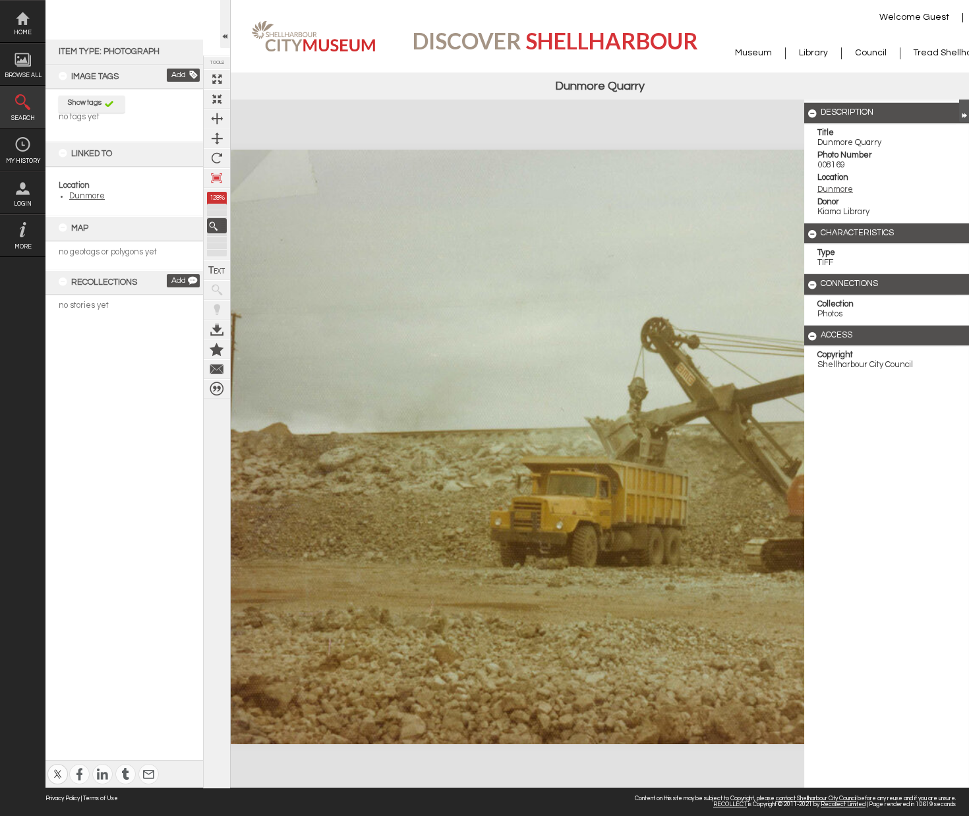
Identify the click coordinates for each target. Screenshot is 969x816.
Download (217, 329)
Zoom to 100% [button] (217, 178)
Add (178, 75)
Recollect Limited (843, 804)
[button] (217, 225)
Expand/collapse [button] (964, 111)
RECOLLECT (730, 804)
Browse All (23, 75)
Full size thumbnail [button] (217, 79)
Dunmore (87, 196)
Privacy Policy (62, 798)
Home (23, 33)
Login (23, 204)
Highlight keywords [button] (217, 310)
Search (23, 118)
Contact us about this (217, 369)
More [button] (23, 247)
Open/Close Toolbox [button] (225, 24)
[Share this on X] (57, 766)
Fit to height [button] (217, 138)
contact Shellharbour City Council (816, 798)
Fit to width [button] (217, 119)
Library (813, 52)
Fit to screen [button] (217, 99)
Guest (936, 17)
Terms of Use (100, 798)
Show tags (85, 102)
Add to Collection (217, 349)
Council (871, 52)
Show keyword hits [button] (217, 290)
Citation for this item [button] (217, 389)
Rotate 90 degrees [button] (217, 158)
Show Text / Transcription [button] (217, 270)
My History (23, 161)
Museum (753, 52)
